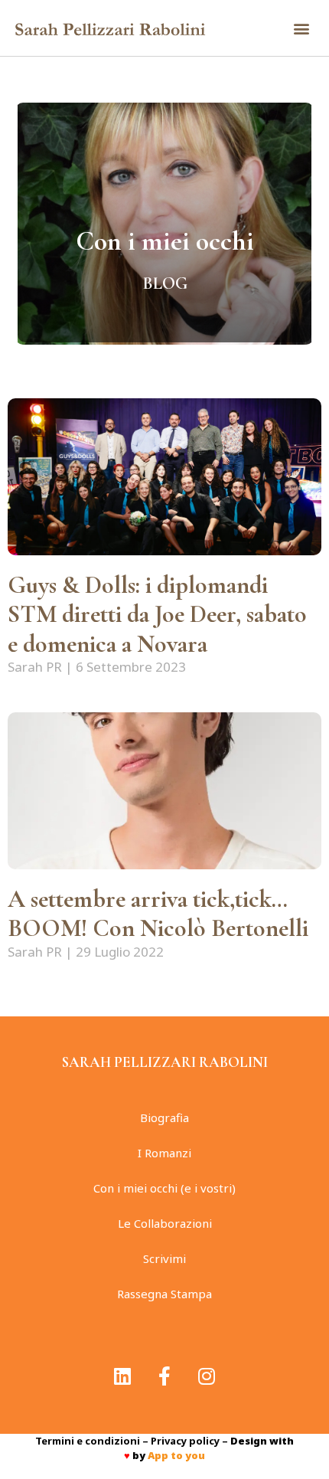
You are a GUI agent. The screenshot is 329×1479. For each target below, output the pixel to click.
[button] (301, 28)
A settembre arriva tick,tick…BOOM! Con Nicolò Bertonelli (163, 913)
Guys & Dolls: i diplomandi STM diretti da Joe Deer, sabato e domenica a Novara (157, 614)
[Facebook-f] (164, 1376)
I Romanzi (164, 1152)
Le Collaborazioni (165, 1223)
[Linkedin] (122, 1376)
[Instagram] (206, 1376)
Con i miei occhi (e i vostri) (164, 1188)
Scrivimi (164, 1258)
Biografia (164, 1117)
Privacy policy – (190, 1441)
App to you (176, 1455)
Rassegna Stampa (164, 1293)
